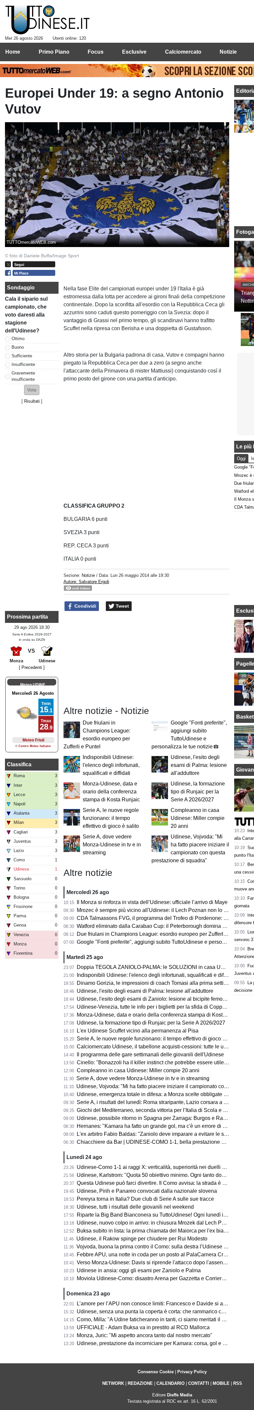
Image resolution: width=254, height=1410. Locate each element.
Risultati (32, 401)
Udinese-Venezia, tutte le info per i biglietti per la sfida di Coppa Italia (157, 1007)
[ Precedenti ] (32, 667)
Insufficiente (23, 364)
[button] (31, 390)
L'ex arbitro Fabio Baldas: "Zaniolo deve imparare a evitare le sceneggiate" (164, 1134)
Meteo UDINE (32, 684)
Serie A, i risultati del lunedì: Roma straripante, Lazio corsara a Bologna (160, 1102)
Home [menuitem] (12, 52)
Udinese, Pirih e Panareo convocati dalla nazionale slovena (147, 1191)
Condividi (84, 606)
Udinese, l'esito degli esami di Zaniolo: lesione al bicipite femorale (154, 999)
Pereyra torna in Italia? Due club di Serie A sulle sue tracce (145, 1199)
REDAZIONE (140, 1383)
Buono (18, 347)
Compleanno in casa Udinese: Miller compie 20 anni (198, 818)
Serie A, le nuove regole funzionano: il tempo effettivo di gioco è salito (111, 818)
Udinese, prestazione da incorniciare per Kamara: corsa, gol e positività (160, 1343)
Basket (245, 717)
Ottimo (18, 338)
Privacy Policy (192, 1371)
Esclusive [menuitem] (134, 52)
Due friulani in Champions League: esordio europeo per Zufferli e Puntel (161, 934)
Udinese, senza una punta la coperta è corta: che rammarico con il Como (162, 1311)
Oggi (241, 458)
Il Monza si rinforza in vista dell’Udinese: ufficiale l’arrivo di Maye (152, 902)
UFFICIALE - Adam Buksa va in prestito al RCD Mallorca (143, 1327)
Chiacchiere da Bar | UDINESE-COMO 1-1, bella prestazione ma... (155, 1142)
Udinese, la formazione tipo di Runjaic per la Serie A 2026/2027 (198, 791)
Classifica (19, 764)
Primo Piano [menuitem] (54, 52)
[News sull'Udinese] (47, 20)
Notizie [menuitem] (228, 52)
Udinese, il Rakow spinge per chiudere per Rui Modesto (141, 1238)
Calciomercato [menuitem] (183, 52)
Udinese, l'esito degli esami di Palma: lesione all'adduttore (199, 765)
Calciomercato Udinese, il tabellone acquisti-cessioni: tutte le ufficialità (159, 1046)
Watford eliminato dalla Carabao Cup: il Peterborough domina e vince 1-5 (162, 926)
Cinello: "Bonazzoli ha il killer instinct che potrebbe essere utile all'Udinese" (165, 1062)
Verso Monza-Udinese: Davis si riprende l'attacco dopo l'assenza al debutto (165, 1262)
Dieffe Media (179, 1394)
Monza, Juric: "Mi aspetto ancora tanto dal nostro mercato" (144, 1335)
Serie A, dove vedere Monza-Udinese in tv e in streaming (112, 844)
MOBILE (221, 1383)
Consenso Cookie (156, 1371)
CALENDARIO (170, 1383)
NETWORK (113, 1383)
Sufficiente (22, 355)
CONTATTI (198, 1383)
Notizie (88, 575)
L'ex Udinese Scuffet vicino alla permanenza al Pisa (137, 1030)
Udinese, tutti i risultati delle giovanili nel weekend (135, 1207)
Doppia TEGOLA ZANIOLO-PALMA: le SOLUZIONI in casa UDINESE (159, 967)
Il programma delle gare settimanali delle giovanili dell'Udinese (150, 1054)
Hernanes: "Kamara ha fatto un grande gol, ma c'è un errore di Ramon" (159, 1126)
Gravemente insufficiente (23, 376)
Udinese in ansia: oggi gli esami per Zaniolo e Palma (139, 1270)
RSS (237, 1383)
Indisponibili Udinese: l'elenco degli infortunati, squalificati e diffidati (111, 765)
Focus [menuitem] (96, 52)
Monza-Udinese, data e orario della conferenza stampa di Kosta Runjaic (111, 791)
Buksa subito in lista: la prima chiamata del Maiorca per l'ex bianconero (160, 1231)
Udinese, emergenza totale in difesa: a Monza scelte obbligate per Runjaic (164, 1094)
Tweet (121, 606)
